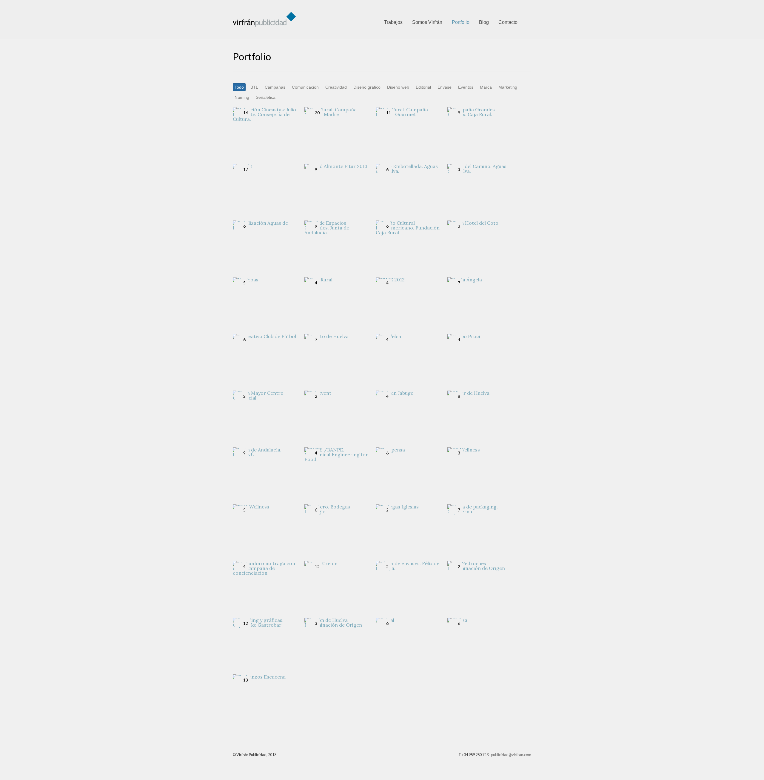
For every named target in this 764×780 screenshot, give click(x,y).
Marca (486, 87)
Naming (242, 97)
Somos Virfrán (427, 22)
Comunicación (305, 87)
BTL (254, 87)
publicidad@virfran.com (511, 754)
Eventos (465, 87)
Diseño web (398, 87)
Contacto (507, 22)
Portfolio (460, 22)
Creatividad (336, 87)
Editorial (423, 87)
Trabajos (393, 22)
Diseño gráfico (367, 87)
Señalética (265, 97)
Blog (484, 22)
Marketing (507, 87)
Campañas (275, 87)
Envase (445, 87)
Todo (239, 87)
